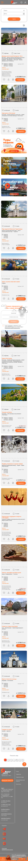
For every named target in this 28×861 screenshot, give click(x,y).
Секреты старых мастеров (10, 626)
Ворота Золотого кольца (9, 679)
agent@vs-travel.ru (5, 818)
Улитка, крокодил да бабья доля (11, 572)
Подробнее (20, 79)
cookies (13, 856)
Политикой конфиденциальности (12, 328)
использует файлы (21, 854)
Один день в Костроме (8, 113)
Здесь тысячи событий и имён (11, 281)
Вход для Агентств (7, 780)
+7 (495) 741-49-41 (5, 801)
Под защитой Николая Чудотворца (12, 229)
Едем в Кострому (7, 358)
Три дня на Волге (7, 412)
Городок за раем (7, 729)
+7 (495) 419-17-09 (5, 804)
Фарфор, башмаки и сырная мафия (12, 464)
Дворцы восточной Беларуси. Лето (12, 56)
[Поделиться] (8, 79)
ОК (22, 859)
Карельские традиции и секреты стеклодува (11, 517)
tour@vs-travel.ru (5, 809)
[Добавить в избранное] (4, 79)
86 (16, 759)
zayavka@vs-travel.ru (6, 813)
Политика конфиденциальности (7, 849)
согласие (10, 325)
